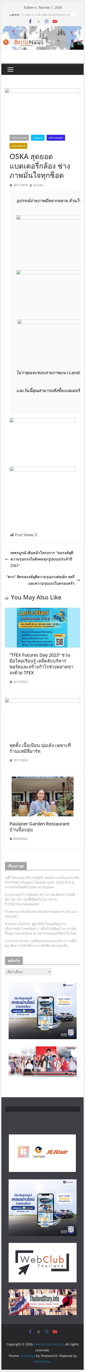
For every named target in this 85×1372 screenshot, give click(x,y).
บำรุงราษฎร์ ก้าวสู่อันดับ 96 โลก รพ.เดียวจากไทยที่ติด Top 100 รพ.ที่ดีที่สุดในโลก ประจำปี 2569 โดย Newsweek (40, 899)
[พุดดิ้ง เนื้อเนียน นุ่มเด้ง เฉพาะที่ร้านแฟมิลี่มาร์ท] (42, 701)
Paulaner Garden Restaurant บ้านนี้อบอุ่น (40, 827)
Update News (19, 137)
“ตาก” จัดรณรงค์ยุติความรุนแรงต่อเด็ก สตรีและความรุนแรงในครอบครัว (41, 580)
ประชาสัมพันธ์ (18, 145)
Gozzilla (38, 185)
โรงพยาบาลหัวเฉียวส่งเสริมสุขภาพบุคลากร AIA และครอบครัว (45, 16)
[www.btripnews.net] (42, 29)
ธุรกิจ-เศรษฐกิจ (56, 137)
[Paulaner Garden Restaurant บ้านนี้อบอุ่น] (42, 779)
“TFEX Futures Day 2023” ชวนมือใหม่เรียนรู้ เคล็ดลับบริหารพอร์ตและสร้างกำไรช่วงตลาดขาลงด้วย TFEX (41, 664)
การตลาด (38, 137)
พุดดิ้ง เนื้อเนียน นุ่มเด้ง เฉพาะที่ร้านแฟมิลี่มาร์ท (40, 748)
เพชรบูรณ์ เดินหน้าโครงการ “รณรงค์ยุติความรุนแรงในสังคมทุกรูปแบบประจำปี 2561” (41, 559)
